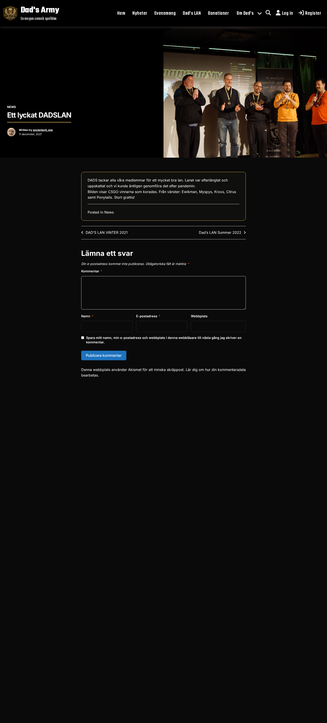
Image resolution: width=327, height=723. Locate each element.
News (11, 107)
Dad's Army (40, 10)
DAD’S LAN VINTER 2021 (107, 232)
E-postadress (148, 316)
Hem (121, 13)
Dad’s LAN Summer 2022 (220, 232)
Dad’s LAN (192, 13)
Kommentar (91, 271)
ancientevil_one (43, 130)
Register (313, 13)
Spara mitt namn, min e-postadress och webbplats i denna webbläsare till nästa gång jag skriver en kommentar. (164, 340)
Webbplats (199, 316)
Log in (287, 13)
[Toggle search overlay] (268, 13)
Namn (87, 316)
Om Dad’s (245, 13)
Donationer (218, 13)
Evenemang (165, 13)
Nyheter (139, 13)
